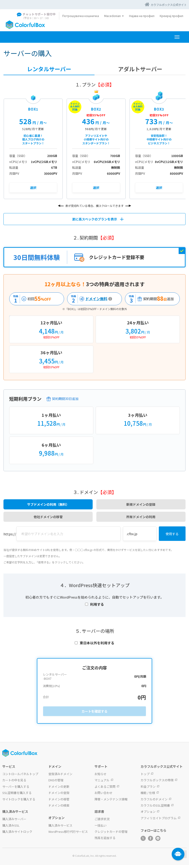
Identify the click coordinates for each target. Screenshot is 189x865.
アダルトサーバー (140, 69)
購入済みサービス (60, 825)
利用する (97, 604)
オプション (148, 811)
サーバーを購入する (15, 786)
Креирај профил (171, 16)
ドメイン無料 (88, 299)
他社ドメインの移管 (48, 516)
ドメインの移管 (58, 799)
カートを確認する (94, 711)
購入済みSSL (11, 825)
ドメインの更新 (58, 786)
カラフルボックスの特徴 (157, 780)
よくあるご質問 (104, 786)
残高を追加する (104, 838)
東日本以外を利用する (97, 642)
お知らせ (100, 774)
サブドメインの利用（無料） (48, 504)
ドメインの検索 (58, 805)
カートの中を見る (14, 780)
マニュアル (101, 780)
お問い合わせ (103, 793)
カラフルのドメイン (154, 799)
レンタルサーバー (49, 69)
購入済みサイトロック (17, 831)
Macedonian (112, 16)
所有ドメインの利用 (140, 516)
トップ (145, 774)
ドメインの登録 (58, 793)
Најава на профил (141, 16)
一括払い (100, 825)
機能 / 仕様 (148, 793)
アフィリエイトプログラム (159, 818)
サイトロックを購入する (18, 799)
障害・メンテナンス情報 (110, 799)
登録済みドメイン (60, 774)
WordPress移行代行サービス (68, 831)
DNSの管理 (55, 780)
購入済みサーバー (14, 819)
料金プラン (148, 786)
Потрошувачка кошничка (80, 16)
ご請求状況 (101, 819)
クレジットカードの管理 (110, 831)
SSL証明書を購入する (17, 793)
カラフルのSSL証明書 (155, 805)
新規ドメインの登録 (140, 504)
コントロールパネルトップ (20, 774)
